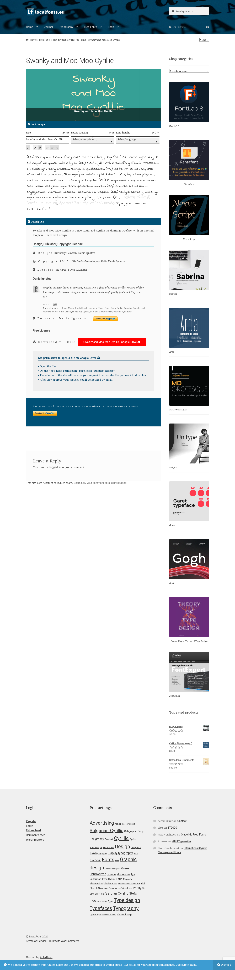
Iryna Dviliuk (108, 879)
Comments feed (35, 835)
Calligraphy (97, 839)
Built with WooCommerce (64, 941)
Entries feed (33, 830)
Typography (66, 27)
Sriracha (128, 308)
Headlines (111, 874)
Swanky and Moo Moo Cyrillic (44, 139)
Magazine (128, 879)
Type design (127, 900)
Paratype (139, 888)
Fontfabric (95, 860)
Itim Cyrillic (66, 311)
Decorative (108, 847)
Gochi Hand (81, 308)
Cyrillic (121, 838)
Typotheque (96, 914)
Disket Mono (68, 308)
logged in (55, 467)
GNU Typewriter (181, 841)
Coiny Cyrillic (117, 308)
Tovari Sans (104, 308)
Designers (136, 847)
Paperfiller (118, 311)
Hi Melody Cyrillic (80, 311)
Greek (125, 868)
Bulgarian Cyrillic (106, 830)
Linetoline (92, 308)
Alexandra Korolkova (125, 824)
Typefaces (101, 908)
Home (29, 27)
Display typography (120, 853)
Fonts (108, 859)
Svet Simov (102, 901)
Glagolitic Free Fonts (193, 834)
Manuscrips (96, 883)
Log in (29, 826)
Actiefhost (46, 957)
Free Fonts (90, 27)
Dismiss (226, 964)
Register (31, 821)
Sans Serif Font (97, 893)
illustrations (123, 874)
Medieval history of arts (129, 884)
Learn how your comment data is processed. (100, 482)
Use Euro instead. (186, 964)
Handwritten (98, 874)
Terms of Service (36, 941)
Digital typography (98, 853)
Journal (48, 27)
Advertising (102, 823)
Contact (181, 821)
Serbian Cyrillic (116, 893)
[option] (93, 95)
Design (122, 846)
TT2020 (172, 827)
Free (117, 860)
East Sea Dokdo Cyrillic (101, 311)
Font (136, 853)
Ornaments (114, 888)
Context (109, 839)
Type (110, 901)
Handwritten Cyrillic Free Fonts (69, 39)
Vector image (124, 914)
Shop (111, 27)
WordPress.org (35, 839)
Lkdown (128, 311)
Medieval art (110, 883)
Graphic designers (112, 869)
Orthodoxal (126, 888)
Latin (119, 879)
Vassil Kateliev (109, 915)
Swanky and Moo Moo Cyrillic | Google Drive (110, 342)
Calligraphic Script (134, 831)
